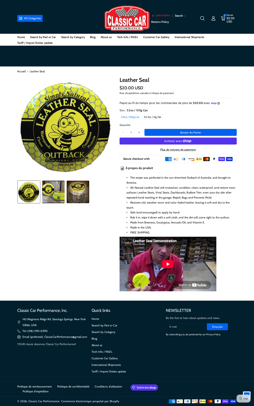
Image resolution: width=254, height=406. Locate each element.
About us (97, 345)
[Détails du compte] (213, 18)
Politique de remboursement (34, 386)
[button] (202, 18)
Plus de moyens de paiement (178, 149)
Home (95, 319)
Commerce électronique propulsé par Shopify (90, 401)
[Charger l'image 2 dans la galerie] (53, 192)
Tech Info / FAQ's (102, 351)
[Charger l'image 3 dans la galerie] (78, 192)
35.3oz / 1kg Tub (152, 117)
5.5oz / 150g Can (130, 117)
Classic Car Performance (44, 401)
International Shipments (106, 365)
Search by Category (103, 332)
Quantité (125, 125)
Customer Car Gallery (105, 358)
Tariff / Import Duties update (109, 371)
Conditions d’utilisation (108, 386)
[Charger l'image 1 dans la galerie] (28, 192)
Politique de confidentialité (73, 386)
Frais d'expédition (130, 93)
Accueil (21, 71)
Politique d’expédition (36, 391)
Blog (94, 338)
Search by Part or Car (104, 325)
